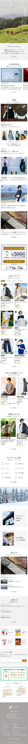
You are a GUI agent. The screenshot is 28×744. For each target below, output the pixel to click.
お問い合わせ (5, 727)
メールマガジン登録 (6, 735)
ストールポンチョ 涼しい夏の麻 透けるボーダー (7, 302)
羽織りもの (20, 280)
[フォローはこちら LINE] (13, 739)
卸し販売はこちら (16, 733)
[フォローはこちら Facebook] (15, 739)
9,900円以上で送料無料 (14, 1)
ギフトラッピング (6, 731)
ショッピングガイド (6, 723)
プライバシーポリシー (17, 729)
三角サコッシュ (4, 329)
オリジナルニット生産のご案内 (19, 735)
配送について (5, 729)
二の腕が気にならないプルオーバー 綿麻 (21, 330)
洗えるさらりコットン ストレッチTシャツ (21, 358)
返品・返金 (15, 731)
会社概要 (15, 723)
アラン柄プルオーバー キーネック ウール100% (8, 399)
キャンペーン (4, 175)
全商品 (3, 280)
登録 (24, 660)
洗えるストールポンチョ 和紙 (21, 302)
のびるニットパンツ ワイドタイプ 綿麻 (7, 358)
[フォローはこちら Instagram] (10, 739)
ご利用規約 (15, 725)
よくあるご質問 (5, 725)
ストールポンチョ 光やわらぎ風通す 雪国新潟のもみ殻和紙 (8, 440)
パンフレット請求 (6, 733)
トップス (8, 280)
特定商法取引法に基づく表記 (19, 727)
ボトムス (14, 280)
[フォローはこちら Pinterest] (17, 739)
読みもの (3, 575)
